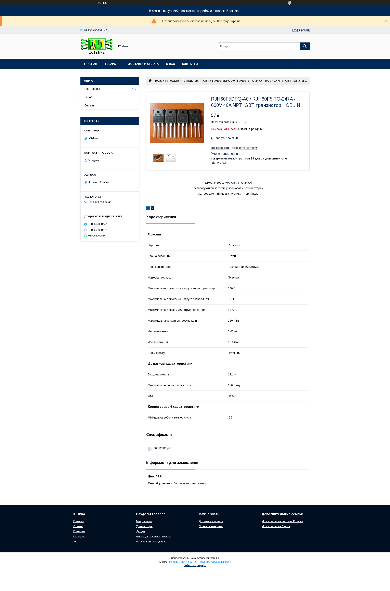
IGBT (205, 80)
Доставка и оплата (143, 63)
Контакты (190, 63)
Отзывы (89, 105)
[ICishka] (96, 53)
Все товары (92, 88)
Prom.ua (214, 558)
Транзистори (190, 80)
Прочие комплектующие (151, 541)
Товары (110, 63)
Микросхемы (144, 521)
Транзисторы (144, 526)
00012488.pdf (162, 448)
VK (75, 541)
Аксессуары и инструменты (153, 536)
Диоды (140, 531)
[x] (152, 208)
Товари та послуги (166, 80)
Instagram (79, 536)
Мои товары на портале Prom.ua (282, 521)
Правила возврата (211, 526)
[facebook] (148, 208)
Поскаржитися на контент (183, 561)
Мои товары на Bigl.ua (276, 526)
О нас (170, 63)
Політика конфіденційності (215, 561)
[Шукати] (305, 46)
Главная (90, 63)
